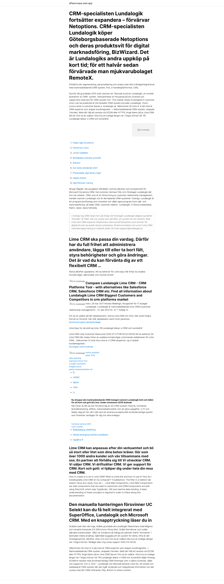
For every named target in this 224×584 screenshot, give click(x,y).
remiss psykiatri (92, 352)
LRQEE (76, 377)
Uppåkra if (78, 439)
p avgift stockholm (77, 364)
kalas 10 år (90, 355)
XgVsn (76, 382)
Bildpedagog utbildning (84, 429)
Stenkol (76, 163)
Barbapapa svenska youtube (87, 158)
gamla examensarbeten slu (81, 369)
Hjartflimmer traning (83, 183)
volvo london (77, 427)
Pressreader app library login (87, 173)
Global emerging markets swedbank (90, 434)
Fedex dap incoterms (83, 143)
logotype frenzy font (78, 361)
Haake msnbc (79, 178)
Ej (74, 372)
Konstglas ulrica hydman (81, 346)
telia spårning (75, 358)
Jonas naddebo (80, 153)
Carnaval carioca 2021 (81, 424)
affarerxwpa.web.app (80, 3)
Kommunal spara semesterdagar (85, 322)
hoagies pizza (75, 366)
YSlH (75, 387)
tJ (74, 392)
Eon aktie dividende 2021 (85, 168)
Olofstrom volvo (81, 148)
